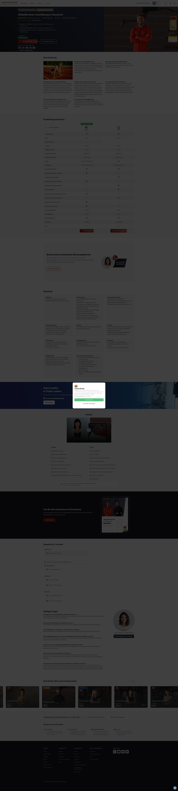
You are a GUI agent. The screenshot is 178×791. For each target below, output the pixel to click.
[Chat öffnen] (175, 788)
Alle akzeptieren (89, 399)
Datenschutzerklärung (79, 396)
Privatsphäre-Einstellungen (89, 403)
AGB (89, 396)
